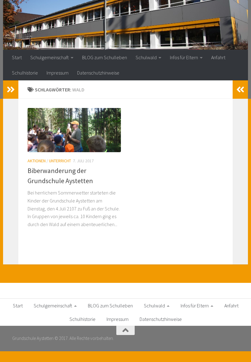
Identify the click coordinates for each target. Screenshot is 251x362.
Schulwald (146, 57)
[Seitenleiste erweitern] (10, 89)
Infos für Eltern (184, 57)
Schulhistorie (25, 73)
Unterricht (60, 161)
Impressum (58, 73)
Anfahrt (218, 57)
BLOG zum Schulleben (104, 57)
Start (17, 57)
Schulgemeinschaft (49, 57)
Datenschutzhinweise (98, 73)
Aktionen (37, 161)
